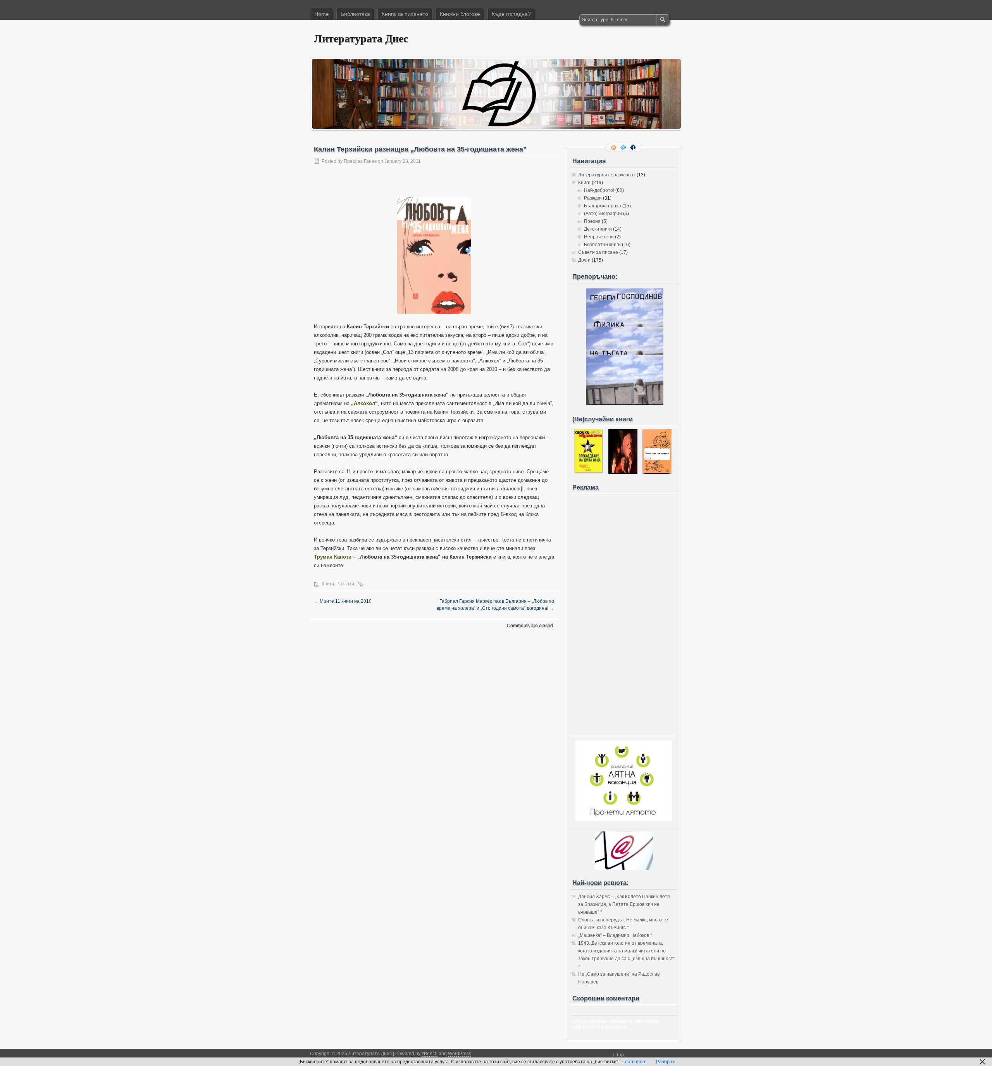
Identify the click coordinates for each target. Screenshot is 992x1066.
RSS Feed (614, 147)
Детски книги (598, 229)
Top (620, 1054)
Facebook (633, 147)
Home (321, 14)
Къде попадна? (511, 14)
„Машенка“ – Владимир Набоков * (615, 935)
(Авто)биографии (603, 213)
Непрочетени (599, 237)
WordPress (459, 1053)
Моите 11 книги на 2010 (343, 601)
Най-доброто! (599, 190)
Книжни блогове (460, 14)
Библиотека (355, 14)
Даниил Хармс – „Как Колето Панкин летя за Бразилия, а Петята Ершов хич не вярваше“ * (624, 904)
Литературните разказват (607, 175)
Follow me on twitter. (624, 147)
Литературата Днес (361, 38)
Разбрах (665, 1061)
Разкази (345, 583)
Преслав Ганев (360, 161)
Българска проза (602, 206)
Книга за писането (405, 14)
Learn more (634, 1061)
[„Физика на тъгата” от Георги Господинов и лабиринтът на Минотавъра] (624, 403)
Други (584, 260)
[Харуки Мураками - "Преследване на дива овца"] (588, 472)
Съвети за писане (598, 252)
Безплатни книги (602, 244)
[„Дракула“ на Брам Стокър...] (622, 472)
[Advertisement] (623, 613)
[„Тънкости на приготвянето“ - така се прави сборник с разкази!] (657, 472)
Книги (328, 583)
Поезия (592, 221)
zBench (429, 1053)
